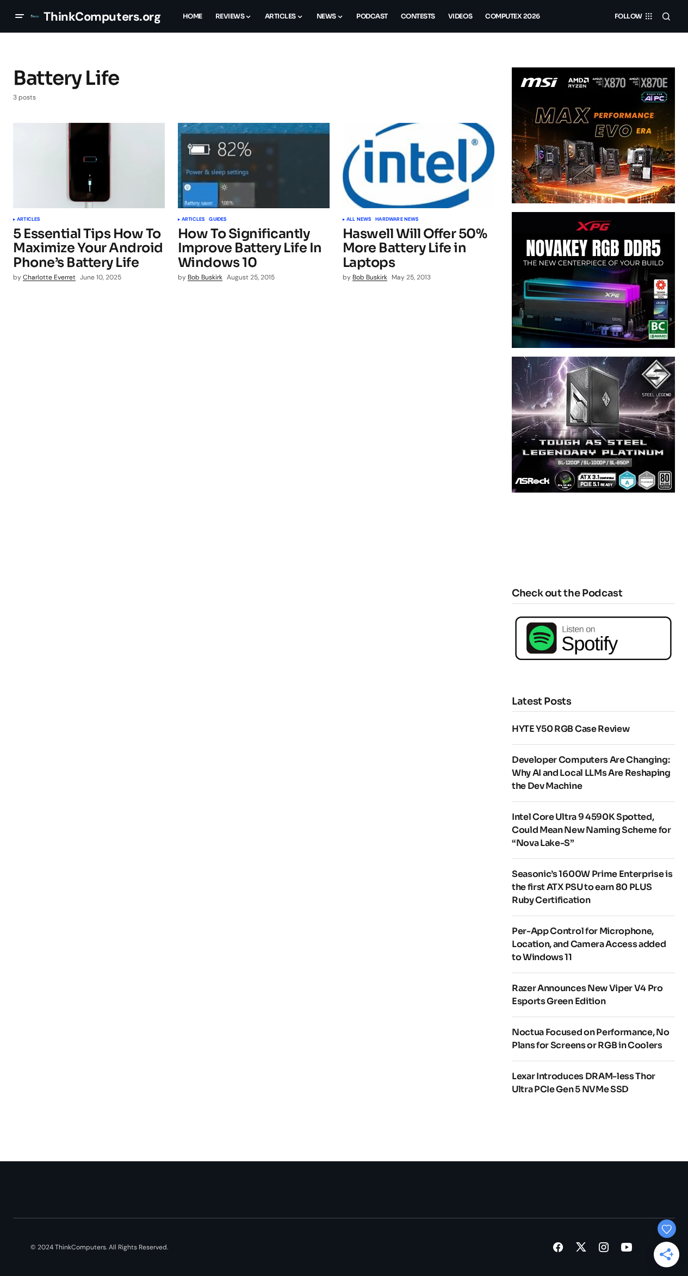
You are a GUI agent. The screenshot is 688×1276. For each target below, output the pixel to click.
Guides (217, 219)
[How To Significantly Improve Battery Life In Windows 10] (254, 165)
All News (358, 219)
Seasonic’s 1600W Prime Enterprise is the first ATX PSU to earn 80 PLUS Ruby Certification (592, 887)
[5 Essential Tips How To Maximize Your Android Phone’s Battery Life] (89, 165)
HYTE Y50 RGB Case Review (570, 729)
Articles (28, 219)
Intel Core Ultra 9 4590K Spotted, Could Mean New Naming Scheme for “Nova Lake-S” (591, 830)
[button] (19, 16)
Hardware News (396, 219)
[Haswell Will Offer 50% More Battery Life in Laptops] (418, 165)
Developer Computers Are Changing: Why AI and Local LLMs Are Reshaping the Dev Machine (591, 773)
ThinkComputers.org (102, 16)
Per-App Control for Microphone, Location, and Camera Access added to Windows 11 (589, 944)
